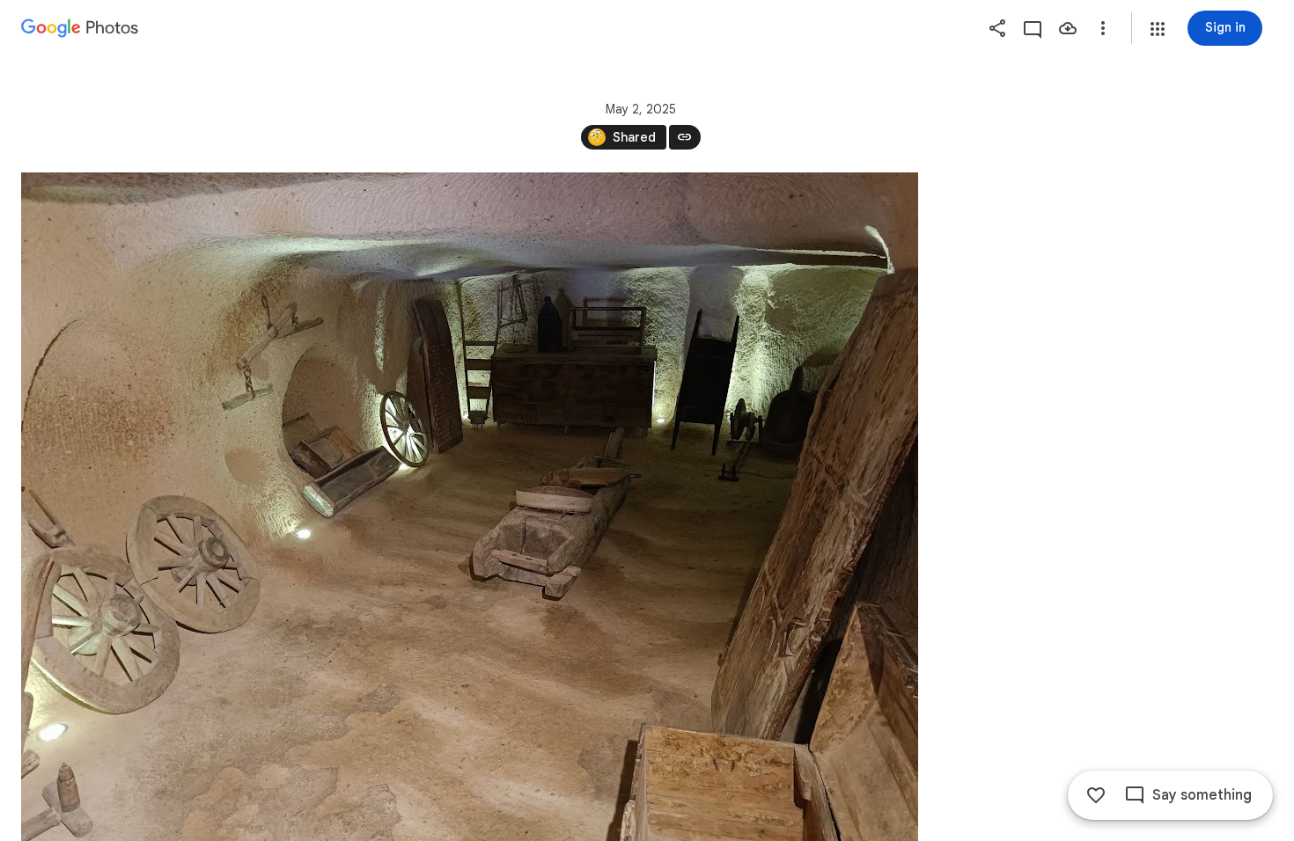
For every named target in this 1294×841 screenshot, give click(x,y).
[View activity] (1032, 28)
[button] (1157, 29)
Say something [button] (1202, 795)
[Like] (1096, 795)
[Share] (997, 28)
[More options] (1103, 28)
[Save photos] (1067, 28)
